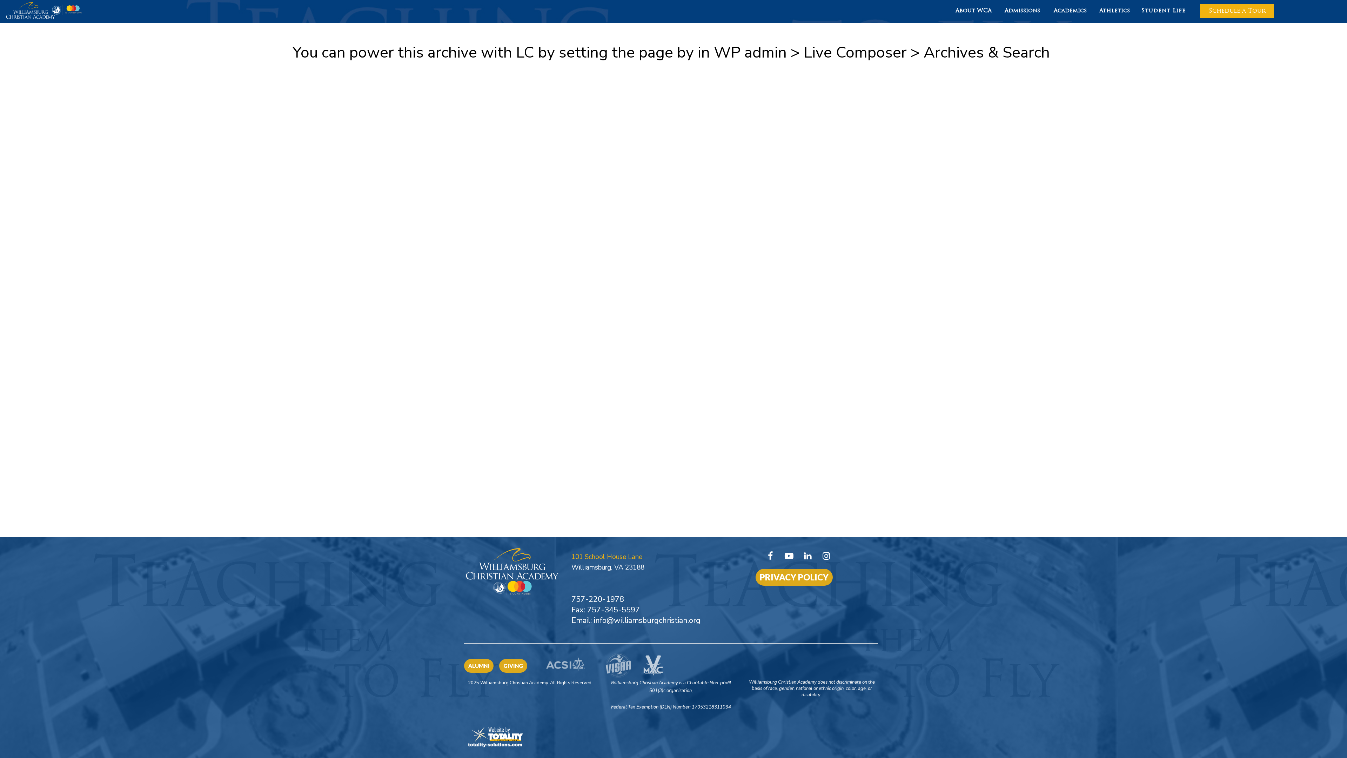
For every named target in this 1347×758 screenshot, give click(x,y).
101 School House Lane (606, 556)
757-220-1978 (597, 599)
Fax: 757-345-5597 (605, 610)
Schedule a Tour (1237, 11)
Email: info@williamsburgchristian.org (636, 620)
